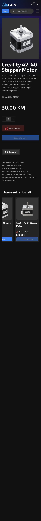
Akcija (5, 11)
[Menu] (37, 11)
